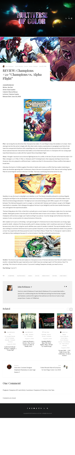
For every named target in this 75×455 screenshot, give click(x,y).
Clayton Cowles (21, 275)
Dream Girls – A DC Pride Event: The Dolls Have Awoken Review (65, 353)
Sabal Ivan (65, 332)
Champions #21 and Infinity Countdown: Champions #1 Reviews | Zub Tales (31, 390)
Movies (44, 336)
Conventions (66, 341)
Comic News (64, 338)
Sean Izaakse (63, 275)
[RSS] (41, 408)
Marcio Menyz (46, 275)
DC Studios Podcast (10, 336)
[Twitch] (39, 408)
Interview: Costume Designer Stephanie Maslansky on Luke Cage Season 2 (24, 369)
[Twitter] (29, 408)
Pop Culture (65, 343)
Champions (11, 275)
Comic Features (64, 336)
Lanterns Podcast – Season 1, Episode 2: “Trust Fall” (10, 348)
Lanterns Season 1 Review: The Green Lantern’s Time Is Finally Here (28, 343)
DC (10, 334)
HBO (26, 334)
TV (25, 336)
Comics (26, 66)
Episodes (7, 340)
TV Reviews (30, 336)
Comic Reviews (19, 66)
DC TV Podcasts (10, 338)
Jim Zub (37, 275)
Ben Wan (46, 332)
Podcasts (12, 340)
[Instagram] (32, 408)
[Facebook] (27, 408)
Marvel (30, 66)
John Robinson (9, 66)
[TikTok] (36, 408)
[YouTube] (34, 408)
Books (64, 334)
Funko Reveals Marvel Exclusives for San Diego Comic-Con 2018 (51, 368)
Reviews (35, 66)
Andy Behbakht (10, 332)
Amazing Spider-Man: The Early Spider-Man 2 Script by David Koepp (46, 343)
